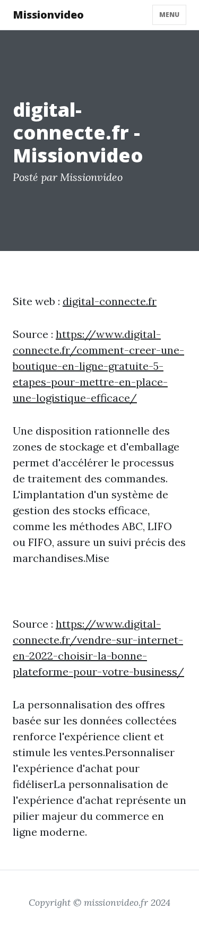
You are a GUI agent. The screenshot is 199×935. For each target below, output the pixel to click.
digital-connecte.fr (110, 301)
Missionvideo (48, 14)
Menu (169, 14)
